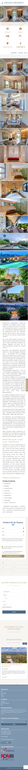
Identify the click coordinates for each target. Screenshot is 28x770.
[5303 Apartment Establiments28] (14, 136)
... (6, 674)
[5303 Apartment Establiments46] (14, 241)
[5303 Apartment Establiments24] (14, 119)
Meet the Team (4, 693)
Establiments (7, 47)
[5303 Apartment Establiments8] (14, 154)
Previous (24, 644)
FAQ (1, 691)
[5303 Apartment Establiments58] (14, 294)
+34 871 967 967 (5, 736)
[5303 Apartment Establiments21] (14, 101)
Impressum (3, 701)
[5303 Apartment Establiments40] (14, 276)
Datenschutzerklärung (5, 703)
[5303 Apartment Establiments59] (14, 224)
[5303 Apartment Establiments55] (14, 311)
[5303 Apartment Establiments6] (14, 171)
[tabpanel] (14, 663)
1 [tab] (11, 684)
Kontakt (2, 696)
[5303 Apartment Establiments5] (14, 206)
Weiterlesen (4, 677)
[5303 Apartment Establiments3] (14, 84)
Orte (6, 598)
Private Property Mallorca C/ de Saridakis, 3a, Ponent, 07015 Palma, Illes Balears (6, 732)
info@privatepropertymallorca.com (7, 739)
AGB (2, 704)
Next (26, 644)
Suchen (14, 612)
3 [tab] (15, 684)
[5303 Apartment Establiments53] (14, 189)
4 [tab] (17, 684)
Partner (2, 694)
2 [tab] (13, 684)
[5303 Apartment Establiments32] (14, 259)
